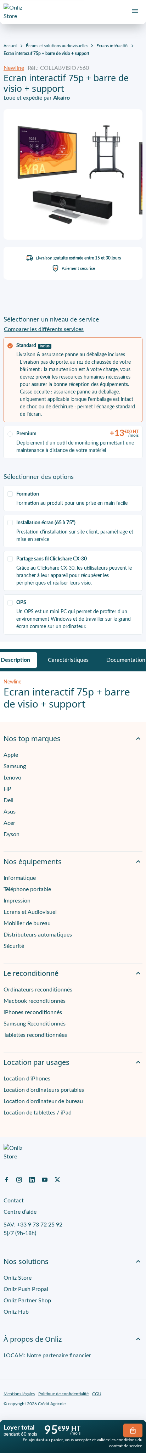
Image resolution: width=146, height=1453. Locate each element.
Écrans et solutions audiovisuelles (57, 46)
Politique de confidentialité (63, 1394)
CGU (96, 1394)
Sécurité (14, 946)
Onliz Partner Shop (27, 1300)
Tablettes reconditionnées (35, 1035)
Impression (17, 901)
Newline (14, 68)
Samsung (15, 766)
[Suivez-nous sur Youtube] (44, 1179)
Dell (8, 800)
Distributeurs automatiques (38, 935)
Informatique (20, 878)
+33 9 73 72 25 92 (39, 1225)
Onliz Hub (16, 1312)
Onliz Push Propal (26, 1289)
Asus (10, 812)
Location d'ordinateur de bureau (43, 1101)
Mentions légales (19, 1394)
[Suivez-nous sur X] (57, 1179)
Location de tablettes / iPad (38, 1113)
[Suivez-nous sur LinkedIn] (32, 1179)
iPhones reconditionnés (33, 1012)
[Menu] (135, 11)
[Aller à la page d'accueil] (16, 12)
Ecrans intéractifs (112, 46)
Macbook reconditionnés (35, 1001)
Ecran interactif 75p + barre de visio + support (46, 53)
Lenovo (12, 778)
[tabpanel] (73, 694)
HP (7, 789)
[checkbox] (73, 498)
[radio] (73, 379)
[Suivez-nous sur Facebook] (6, 1179)
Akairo (61, 98)
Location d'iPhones (27, 1079)
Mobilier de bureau (27, 923)
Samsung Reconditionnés (35, 1024)
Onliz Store (18, 1278)
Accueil (10, 46)
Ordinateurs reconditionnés (38, 990)
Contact (14, 1200)
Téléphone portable (27, 889)
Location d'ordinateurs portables (44, 1090)
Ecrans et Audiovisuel (30, 912)
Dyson (11, 834)
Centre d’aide (20, 1212)
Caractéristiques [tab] (68, 660)
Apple (11, 755)
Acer (9, 823)
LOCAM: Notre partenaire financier (47, 1355)
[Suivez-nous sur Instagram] (19, 1179)
